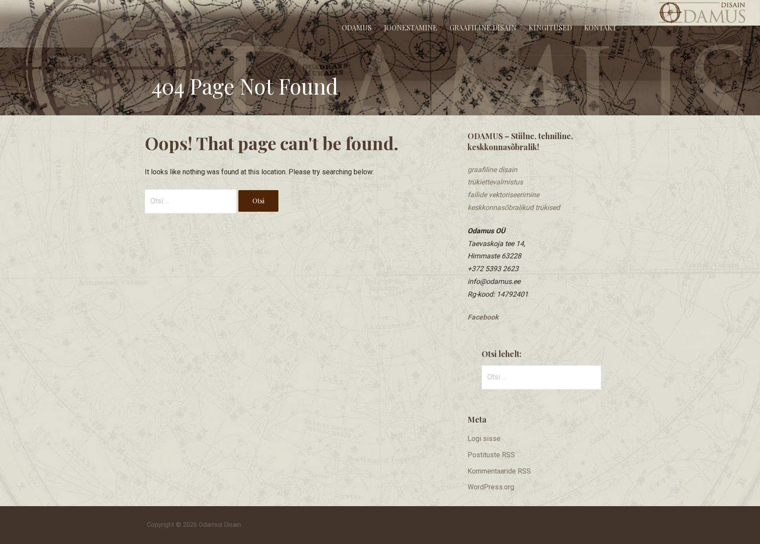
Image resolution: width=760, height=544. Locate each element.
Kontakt (600, 27)
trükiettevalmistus (495, 182)
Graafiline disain (482, 27)
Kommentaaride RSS (499, 471)
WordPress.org (491, 487)
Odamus (357, 27)
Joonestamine (410, 27)
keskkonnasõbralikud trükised (514, 207)
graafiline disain (492, 169)
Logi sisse (484, 438)
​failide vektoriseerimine (503, 195)
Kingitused (550, 27)
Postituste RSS (491, 455)
